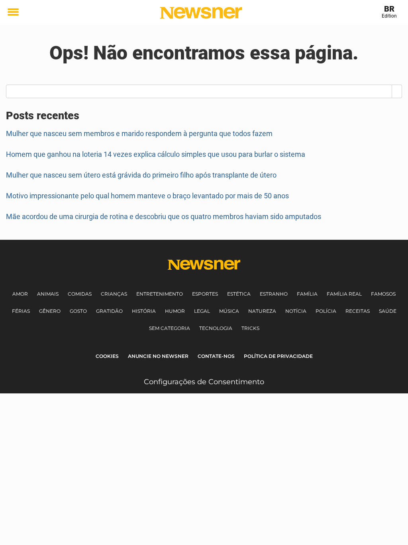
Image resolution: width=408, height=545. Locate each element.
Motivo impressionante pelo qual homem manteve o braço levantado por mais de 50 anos (147, 196)
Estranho (274, 294)
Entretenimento (159, 294)
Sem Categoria (169, 328)
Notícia (295, 311)
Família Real (344, 294)
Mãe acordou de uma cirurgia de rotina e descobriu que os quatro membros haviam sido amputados (163, 216)
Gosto (78, 311)
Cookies (107, 356)
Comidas (80, 294)
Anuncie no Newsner (158, 356)
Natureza (262, 311)
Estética (239, 294)
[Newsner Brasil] (201, 13)
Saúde (387, 311)
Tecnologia (215, 328)
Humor (175, 311)
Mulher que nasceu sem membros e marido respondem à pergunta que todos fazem (139, 133)
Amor (20, 294)
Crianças (114, 294)
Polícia (326, 311)
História (144, 311)
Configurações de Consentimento (204, 381)
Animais (48, 294)
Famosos (383, 294)
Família (307, 294)
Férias (21, 311)
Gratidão (109, 311)
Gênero (50, 311)
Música (229, 311)
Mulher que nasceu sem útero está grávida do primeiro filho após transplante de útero (141, 175)
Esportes (205, 294)
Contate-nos (216, 356)
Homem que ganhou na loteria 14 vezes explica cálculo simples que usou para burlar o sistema (155, 154)
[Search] (397, 91)
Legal (202, 311)
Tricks (250, 328)
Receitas (357, 311)
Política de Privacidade (278, 356)
